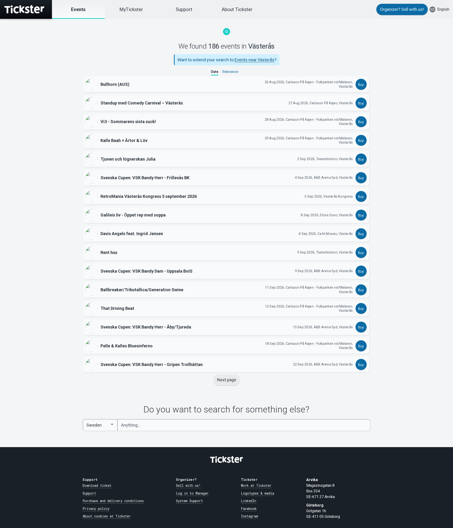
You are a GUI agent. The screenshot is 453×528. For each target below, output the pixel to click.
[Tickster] (26, 9)
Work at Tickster (256, 485)
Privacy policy (96, 508)
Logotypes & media (257, 493)
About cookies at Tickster (107, 516)
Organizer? (402, 9)
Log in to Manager (192, 493)
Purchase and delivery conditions (113, 501)
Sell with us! (188, 485)
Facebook (249, 508)
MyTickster (131, 9)
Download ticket (97, 485)
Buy (361, 85)
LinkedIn (248, 501)
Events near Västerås (254, 59)
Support (184, 9)
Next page (226, 379)
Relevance (230, 72)
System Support (189, 501)
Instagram (249, 516)
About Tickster (237, 9)
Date (214, 72)
